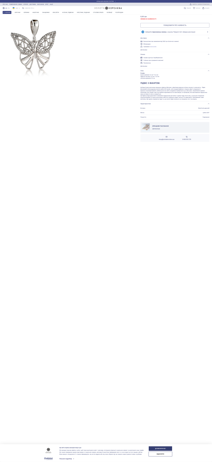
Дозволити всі (160, 448)
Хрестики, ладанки (83, 12)
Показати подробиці (65, 458)
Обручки (17, 12)
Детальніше (143, 49)
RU (9, 8)
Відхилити (160, 454)
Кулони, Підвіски (68, 12)
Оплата (25, 4)
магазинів (153, 46)
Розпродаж (119, 12)
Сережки (26, 12)
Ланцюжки (45, 12)
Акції (51, 4)
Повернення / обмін (15, 4)
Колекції (109, 12)
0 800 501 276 (29, 8)
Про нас (5, 4)
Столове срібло (98, 12)
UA (6, 8)
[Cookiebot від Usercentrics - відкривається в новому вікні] (48, 459)
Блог (46, 4)
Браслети (56, 12)
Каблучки (36, 12)
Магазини (40, 4)
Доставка (32, 4)
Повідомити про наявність (174, 25)
